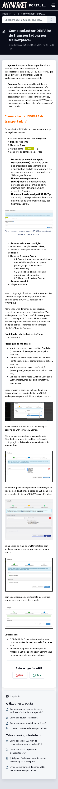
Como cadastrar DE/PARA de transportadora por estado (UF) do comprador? (26, 742)
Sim (38, 675)
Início (5, 13)
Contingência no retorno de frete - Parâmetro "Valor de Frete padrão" (26, 710)
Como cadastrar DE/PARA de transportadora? (23, 751)
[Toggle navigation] (53, 5)
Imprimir (15, 696)
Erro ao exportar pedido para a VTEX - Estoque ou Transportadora (28, 768)
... (14, 13)
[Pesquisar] (51, 19)
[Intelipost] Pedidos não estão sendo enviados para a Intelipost (28, 760)
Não (21, 675)
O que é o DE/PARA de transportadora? (28, 728)
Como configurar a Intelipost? (24, 717)
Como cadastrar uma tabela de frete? (28, 723)
